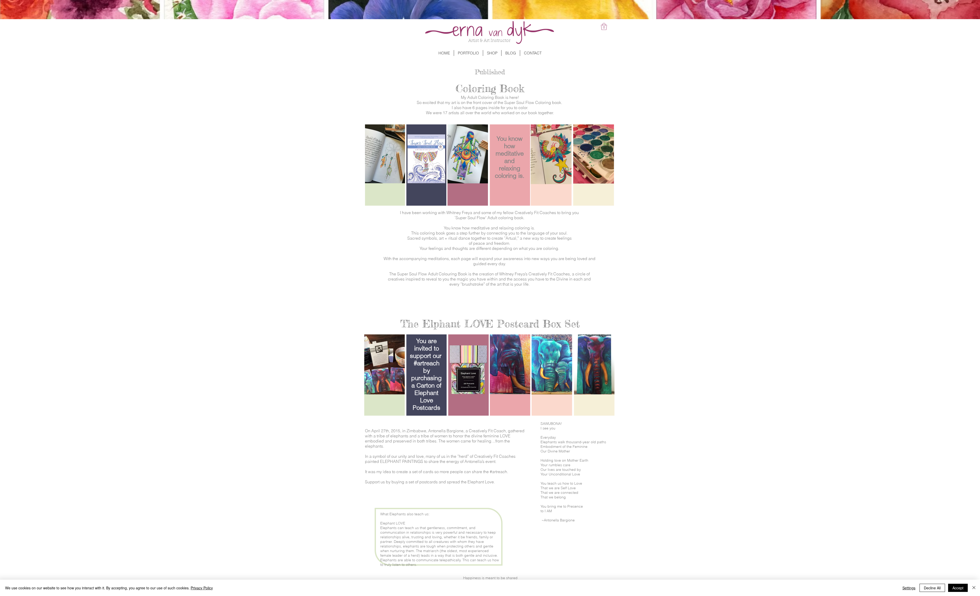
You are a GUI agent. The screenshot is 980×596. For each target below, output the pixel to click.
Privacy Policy (202, 587)
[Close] (974, 588)
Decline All (932, 587)
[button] (604, 26)
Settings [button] (908, 587)
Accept (957, 587)
